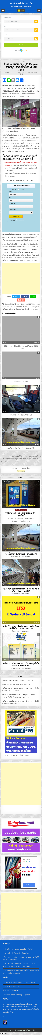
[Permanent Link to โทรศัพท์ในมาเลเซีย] (21, 365)
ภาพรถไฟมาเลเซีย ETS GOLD (21, 415)
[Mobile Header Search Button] (39, 10)
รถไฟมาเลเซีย (21, 61)
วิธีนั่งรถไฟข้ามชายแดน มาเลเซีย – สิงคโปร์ (21, 514)
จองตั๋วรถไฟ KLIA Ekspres (12, 307)
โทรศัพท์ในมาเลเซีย (21, 382)
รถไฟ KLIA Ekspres (31, 307)
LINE (34, 297)
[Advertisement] (21, 278)
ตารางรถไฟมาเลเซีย (10, 991)
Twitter (17, 297)
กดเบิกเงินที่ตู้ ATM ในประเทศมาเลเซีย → (26, 456)
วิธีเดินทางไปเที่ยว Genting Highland (16, 995)
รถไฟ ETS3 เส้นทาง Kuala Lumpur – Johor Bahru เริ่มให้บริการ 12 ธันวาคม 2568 (21, 627)
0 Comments (30, 518)
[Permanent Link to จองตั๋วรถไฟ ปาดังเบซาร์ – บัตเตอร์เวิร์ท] (21, 432)
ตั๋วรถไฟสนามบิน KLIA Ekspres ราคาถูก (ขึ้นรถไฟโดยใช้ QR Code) (21, 66)
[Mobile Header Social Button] (3, 10)
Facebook (26, 297)
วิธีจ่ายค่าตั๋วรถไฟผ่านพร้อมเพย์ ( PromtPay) (19, 982)
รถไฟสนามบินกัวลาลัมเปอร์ (12, 309)
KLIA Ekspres (33, 304)
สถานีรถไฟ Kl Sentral (30, 309)
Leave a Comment (28, 72)
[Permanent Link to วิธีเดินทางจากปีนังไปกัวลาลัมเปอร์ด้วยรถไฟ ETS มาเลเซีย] (21, 330)
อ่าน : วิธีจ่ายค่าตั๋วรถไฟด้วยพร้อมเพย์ (18, 755)
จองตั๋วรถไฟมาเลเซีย (21, 3)
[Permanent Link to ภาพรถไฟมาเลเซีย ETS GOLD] (21, 399)
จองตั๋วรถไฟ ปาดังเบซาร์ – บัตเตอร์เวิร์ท (21, 448)
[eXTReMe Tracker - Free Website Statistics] (5, 1024)
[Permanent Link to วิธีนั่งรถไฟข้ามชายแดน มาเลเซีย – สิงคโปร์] (21, 494)
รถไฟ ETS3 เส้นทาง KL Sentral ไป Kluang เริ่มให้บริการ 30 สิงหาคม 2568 (21, 664)
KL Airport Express (19, 304)
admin (7, 72)
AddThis (21, 300)
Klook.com (21, 471)
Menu (22, 10)
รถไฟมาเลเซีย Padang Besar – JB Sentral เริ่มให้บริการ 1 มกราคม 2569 (21, 590)
